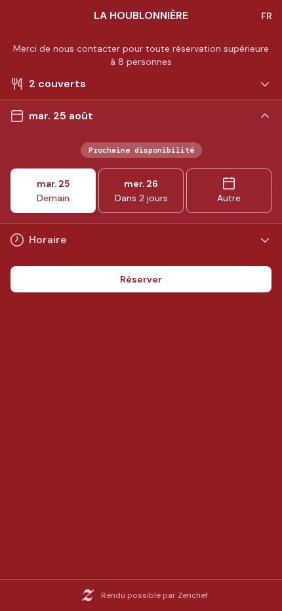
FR (266, 16)
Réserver (141, 279)
